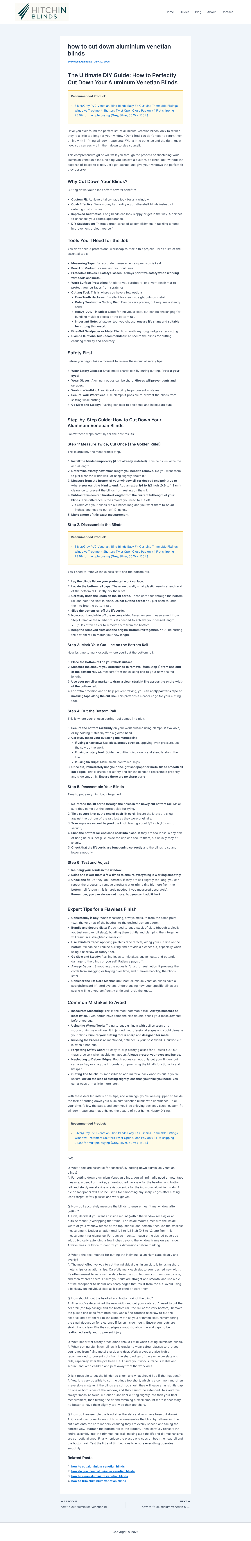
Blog (198, 12)
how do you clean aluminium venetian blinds (103, 1471)
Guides (184, 12)
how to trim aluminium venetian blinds (98, 1481)
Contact (227, 12)
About (211, 12)
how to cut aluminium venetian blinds (98, 1466)
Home (170, 12)
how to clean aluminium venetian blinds (99, 1476)
